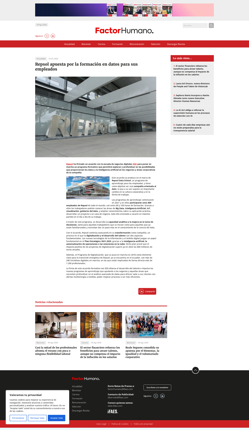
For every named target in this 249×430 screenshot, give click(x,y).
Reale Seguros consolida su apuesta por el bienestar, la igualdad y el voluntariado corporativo (142, 352)
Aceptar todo (56, 418)
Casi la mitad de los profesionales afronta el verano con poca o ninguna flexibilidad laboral (56, 351)
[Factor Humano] (125, 30)
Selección (155, 44)
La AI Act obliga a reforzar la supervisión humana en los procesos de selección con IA (191, 113)
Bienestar (86, 44)
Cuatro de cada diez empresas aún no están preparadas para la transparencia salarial (191, 127)
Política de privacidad (143, 423)
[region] (37, 407)
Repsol (69, 164)
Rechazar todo (37, 418)
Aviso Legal (101, 423)
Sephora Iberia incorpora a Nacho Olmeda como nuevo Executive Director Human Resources (191, 98)
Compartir (150, 291)
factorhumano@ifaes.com (120, 389)
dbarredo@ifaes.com (118, 397)
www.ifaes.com (115, 405)
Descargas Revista (176, 44)
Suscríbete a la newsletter (157, 387)
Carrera (101, 44)
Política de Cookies (120, 423)
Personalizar (18, 418)
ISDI (135, 164)
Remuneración (137, 44)
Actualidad (69, 44)
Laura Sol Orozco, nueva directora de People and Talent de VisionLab (191, 85)
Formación (117, 44)
